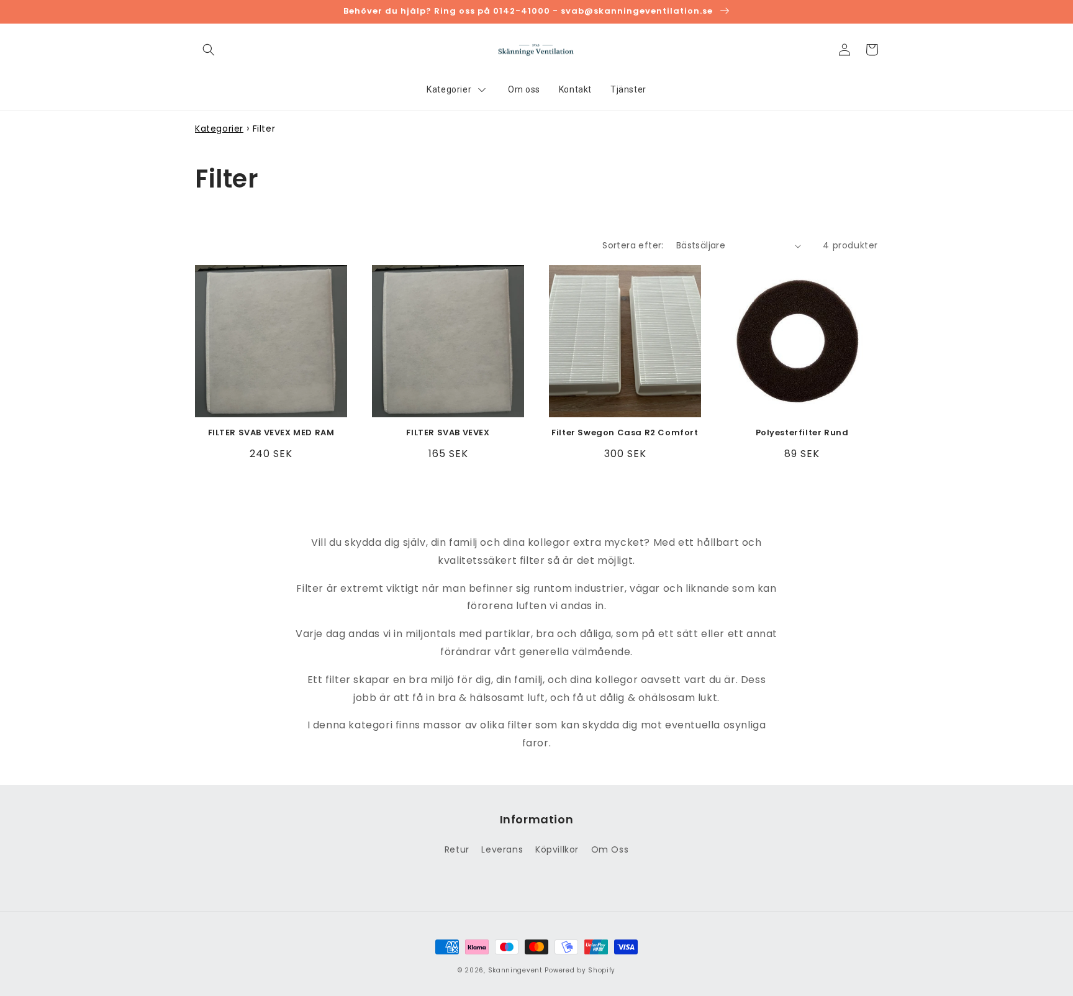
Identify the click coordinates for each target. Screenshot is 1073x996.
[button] (208, 49)
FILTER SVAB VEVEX (447, 433)
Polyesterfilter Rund (802, 433)
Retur (457, 849)
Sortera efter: (633, 245)
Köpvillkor (557, 849)
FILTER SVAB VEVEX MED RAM (271, 433)
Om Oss (610, 849)
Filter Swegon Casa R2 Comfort (624, 433)
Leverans (502, 849)
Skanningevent (515, 970)
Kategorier (219, 128)
